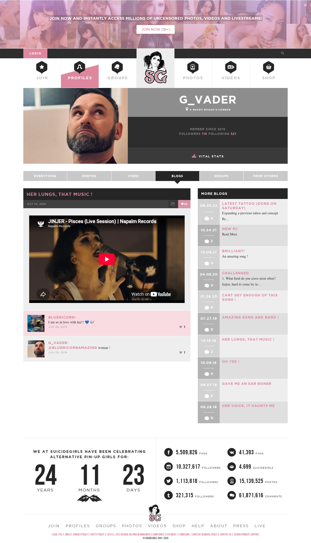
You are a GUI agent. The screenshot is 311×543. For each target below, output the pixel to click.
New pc (230, 229)
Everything (45, 176)
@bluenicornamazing (72, 348)
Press (241, 526)
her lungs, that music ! (60, 194)
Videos (231, 78)
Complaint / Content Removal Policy (198, 534)
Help (198, 526)
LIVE (260, 526)
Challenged (235, 273)
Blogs (177, 176)
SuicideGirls (155, 53)
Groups (117, 78)
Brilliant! (233, 251)
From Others (265, 176)
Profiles (80, 78)
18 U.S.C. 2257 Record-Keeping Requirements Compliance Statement (142, 534)
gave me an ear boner (246, 384)
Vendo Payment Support (246, 534)
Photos (193, 78)
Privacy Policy (80, 534)
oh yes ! (231, 361)
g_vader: (58, 343)
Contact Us (226, 534)
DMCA (67, 534)
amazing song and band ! (250, 317)
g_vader (208, 99)
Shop (269, 78)
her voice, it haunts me (248, 406)
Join (42, 78)
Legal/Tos (57, 534)
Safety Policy (97, 534)
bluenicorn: (62, 317)
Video (133, 176)
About (218, 526)
